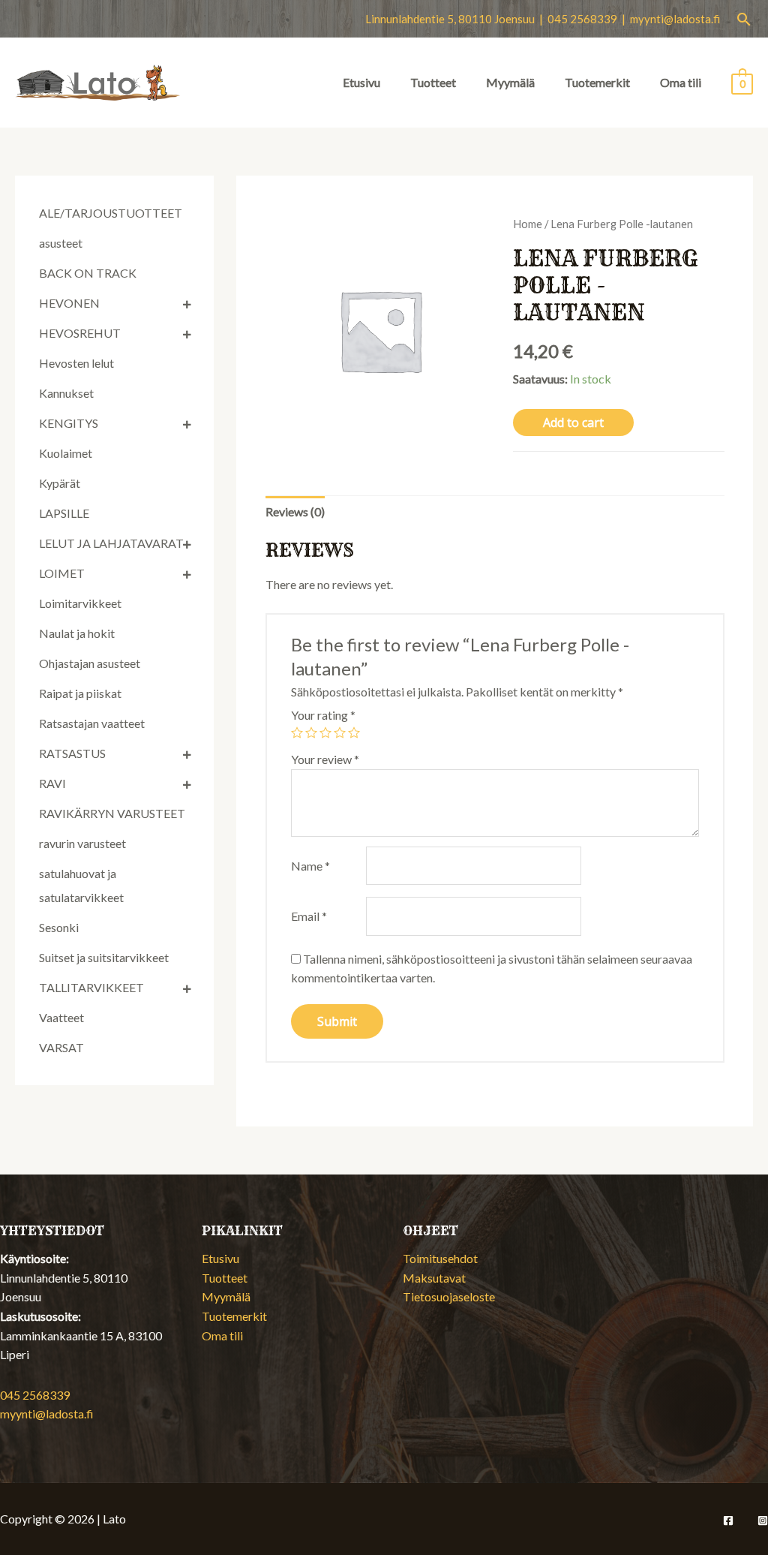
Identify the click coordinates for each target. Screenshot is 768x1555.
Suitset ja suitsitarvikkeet (104, 957)
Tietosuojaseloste (449, 1296)
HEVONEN (69, 303)
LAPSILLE (64, 513)
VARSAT (61, 1047)
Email (309, 916)
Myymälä (510, 82)
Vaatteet (61, 1017)
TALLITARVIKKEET (91, 987)
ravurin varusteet (82, 843)
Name (310, 866)
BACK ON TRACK (87, 273)
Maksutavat (434, 1278)
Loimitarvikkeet (80, 603)
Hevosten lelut (76, 363)
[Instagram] (763, 1520)
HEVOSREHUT (80, 333)
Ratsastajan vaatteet (92, 723)
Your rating (323, 715)
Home (527, 223)
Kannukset (66, 393)
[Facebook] (728, 1520)
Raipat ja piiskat (80, 693)
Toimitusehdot (440, 1258)
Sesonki (59, 927)
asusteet (60, 243)
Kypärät (59, 483)
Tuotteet (433, 82)
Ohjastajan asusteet (89, 663)
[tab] (295, 512)
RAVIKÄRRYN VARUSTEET (112, 813)
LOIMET (62, 573)
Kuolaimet (65, 453)
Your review (325, 759)
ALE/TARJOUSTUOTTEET (110, 213)
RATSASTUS (72, 753)
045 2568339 (35, 1395)
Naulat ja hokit (77, 633)
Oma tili (680, 82)
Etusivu (361, 82)
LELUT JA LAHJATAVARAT (111, 543)
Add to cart (573, 422)
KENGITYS (68, 423)
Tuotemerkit (597, 82)
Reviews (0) (295, 511)
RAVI (52, 783)
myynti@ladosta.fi (675, 19)
